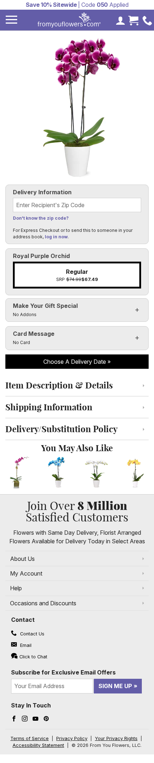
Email (25, 645)
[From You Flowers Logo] (69, 20)
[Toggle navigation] (11, 20)
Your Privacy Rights (116, 738)
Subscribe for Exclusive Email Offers (63, 672)
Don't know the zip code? (41, 218)
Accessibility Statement (38, 745)
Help (16, 588)
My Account (26, 573)
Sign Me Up (115, 686)
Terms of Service (29, 738)
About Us (22, 558)
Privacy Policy (71, 738)
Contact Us (31, 633)
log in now (56, 236)
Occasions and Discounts (43, 603)
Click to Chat (33, 656)
